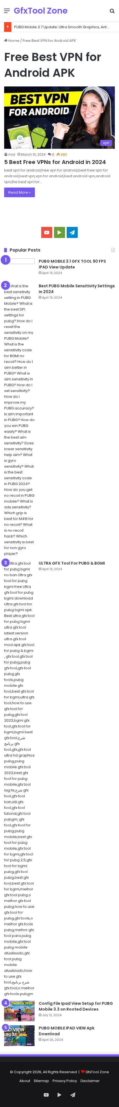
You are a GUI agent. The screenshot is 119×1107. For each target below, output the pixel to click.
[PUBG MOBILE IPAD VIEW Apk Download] (19, 1035)
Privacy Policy (65, 1080)
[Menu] (7, 13)
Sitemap (41, 1080)
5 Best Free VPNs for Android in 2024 (55, 162)
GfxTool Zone (97, 1072)
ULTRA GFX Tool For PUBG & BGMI (72, 563)
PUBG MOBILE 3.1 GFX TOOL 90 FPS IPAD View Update (72, 264)
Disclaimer (90, 1080)
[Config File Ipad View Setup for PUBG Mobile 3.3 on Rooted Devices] (19, 1011)
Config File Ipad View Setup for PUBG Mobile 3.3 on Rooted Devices (76, 1006)
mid (11, 154)
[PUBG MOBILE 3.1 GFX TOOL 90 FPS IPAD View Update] (19, 268)
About (24, 1080)
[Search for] (112, 13)
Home (13, 40)
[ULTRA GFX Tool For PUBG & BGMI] (19, 778)
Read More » (19, 192)
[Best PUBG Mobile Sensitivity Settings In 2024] (19, 420)
